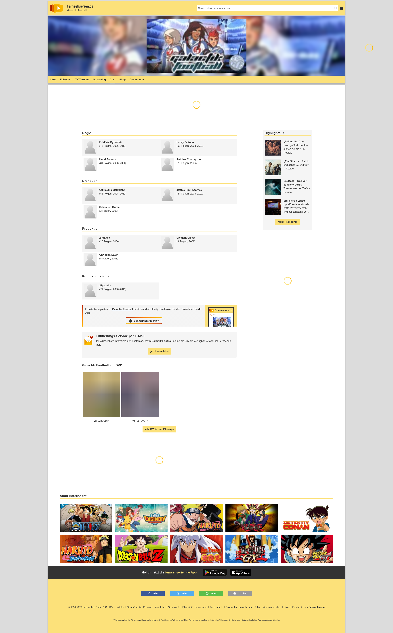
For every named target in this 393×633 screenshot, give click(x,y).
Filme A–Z (187, 607)
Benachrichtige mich (146, 320)
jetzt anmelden (159, 351)
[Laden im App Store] (240, 572)
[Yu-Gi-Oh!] (251, 518)
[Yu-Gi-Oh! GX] (251, 549)
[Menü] (341, 8)
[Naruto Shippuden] (86, 549)
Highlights (273, 133)
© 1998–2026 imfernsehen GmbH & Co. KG (90, 607)
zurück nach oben (315, 607)
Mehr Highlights (287, 221)
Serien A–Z (173, 607)
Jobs (257, 607)
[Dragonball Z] (141, 549)
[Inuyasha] (196, 549)
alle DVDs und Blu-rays (159, 429)
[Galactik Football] (221, 316)
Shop (122, 79)
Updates (120, 607)
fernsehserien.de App (181, 572)
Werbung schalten (272, 607)
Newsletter (159, 607)
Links (286, 607)
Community (137, 79)
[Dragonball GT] (307, 549)
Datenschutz (216, 607)
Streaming (99, 79)
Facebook (297, 607)
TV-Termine (82, 79)
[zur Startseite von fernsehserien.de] (56, 8)
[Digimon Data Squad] (141, 518)
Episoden (65, 79)
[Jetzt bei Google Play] (215, 572)
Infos (53, 79)
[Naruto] (196, 518)
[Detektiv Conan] (307, 518)
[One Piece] (86, 518)
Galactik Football (77, 10)
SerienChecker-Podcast (139, 607)
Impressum (201, 607)
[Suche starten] (335, 8)
